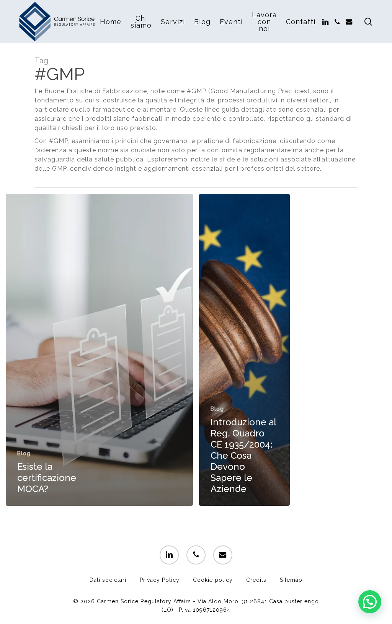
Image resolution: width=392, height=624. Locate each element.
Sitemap (291, 580)
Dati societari (108, 580)
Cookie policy (213, 580)
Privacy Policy (160, 580)
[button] (369, 601)
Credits (256, 580)
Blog (24, 453)
